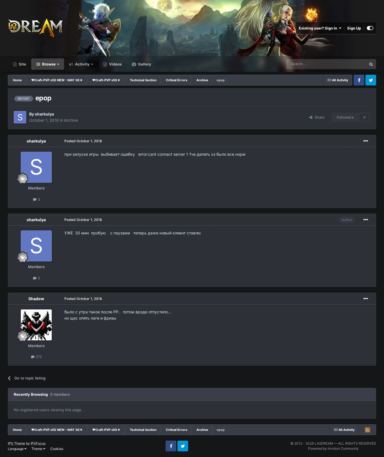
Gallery (144, 64)
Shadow (36, 298)
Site (22, 64)
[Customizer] (370, 28)
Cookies (56, 449)
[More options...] (365, 141)
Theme (37, 449)
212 (38, 356)
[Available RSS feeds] (367, 429)
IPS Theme (16, 443)
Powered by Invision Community (333, 448)
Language (16, 449)
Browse (48, 64)
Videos (115, 64)
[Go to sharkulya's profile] (20, 117)
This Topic (350, 64)
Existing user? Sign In (319, 28)
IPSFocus (38, 443)
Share (318, 117)
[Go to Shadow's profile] (36, 324)
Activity (82, 64)
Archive (71, 120)
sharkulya (44, 114)
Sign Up (354, 28)
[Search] (371, 64)
